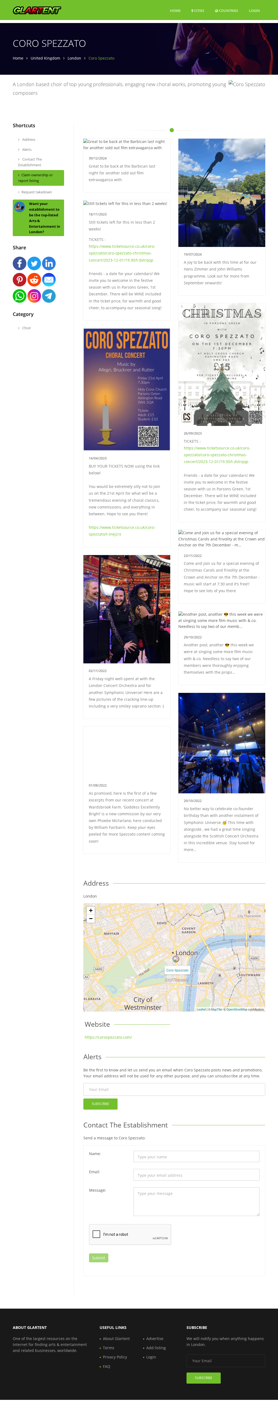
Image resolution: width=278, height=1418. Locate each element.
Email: (94, 1171)
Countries (228, 10)
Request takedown (36, 192)
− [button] (91, 918)
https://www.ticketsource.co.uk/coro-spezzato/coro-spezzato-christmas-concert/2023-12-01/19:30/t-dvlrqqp (122, 253)
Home (175, 10)
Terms (108, 1347)
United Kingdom (45, 58)
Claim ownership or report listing (35, 177)
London (74, 58)
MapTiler (217, 1009)
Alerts (26, 149)
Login (254, 10)
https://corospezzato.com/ (108, 1037)
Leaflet (201, 1009)
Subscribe (100, 1103)
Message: (97, 1190)
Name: (95, 1153)
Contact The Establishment (30, 162)
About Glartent (116, 1338)
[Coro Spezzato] (176, 959)
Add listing (156, 1347)
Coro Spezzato (177, 970)
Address (28, 139)
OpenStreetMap (236, 1009)
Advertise (154, 1338)
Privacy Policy (115, 1357)
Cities (198, 10)
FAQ (106, 1366)
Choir (26, 327)
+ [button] (91, 910)
